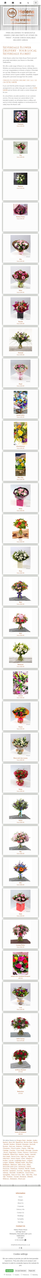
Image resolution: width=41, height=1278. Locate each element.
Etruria (6, 1152)
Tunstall (16, 1176)
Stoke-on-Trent (15, 1174)
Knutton (5, 1160)
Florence (26, 1152)
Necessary (8, 1274)
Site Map (20, 1222)
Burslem (5, 1146)
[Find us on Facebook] (19, 1248)
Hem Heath (6, 1156)
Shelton (33, 1170)
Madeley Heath (20, 1162)
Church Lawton (15, 1148)
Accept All (9, 1270)
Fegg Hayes (12, 1152)
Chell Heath (26, 1146)
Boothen (12, 1144)
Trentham (10, 1176)
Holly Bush (6, 1158)
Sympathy (20, 1219)
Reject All (32, 1270)
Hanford (21, 1154)
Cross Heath (20, 1150)
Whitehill (30, 1176)
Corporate (20, 1206)
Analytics (16, 1274)
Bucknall (32, 1144)
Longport (29, 1160)
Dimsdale (28, 1150)
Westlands (23, 1176)
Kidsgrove (29, 1158)
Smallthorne (20, 1172)
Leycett (11, 1160)
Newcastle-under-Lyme (10, 1166)
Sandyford (12, 1170)
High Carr (24, 1156)
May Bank (29, 1162)
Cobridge (5, 1150)
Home (20, 1197)
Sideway (5, 1172)
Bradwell (18, 1144)
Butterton (19, 1146)
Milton (29, 1164)
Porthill (32, 1168)
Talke (23, 1174)
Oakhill (28, 1166)
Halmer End (14, 1154)
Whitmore (6, 1179)
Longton (5, 1162)
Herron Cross (15, 1156)
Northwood (21, 1166)
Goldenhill (6, 1154)
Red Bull (5, 1170)
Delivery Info (20, 1209)
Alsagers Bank (21, 1140)
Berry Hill (12, 1142)
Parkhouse (13, 1168)
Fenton (20, 1152)
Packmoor (6, 1168)
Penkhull (21, 1168)
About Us (20, 1203)
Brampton (25, 1144)
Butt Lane (12, 1146)
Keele (23, 1158)
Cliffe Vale (30, 1148)
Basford (5, 1142)
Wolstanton (13, 1179)
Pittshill (27, 1168)
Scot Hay (20, 1170)
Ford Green (33, 1152)
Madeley (11, 1162)
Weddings (20, 1215)
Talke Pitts (29, 1174)
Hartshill (32, 1154)
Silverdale (12, 1172)
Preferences (26, 1274)
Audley (35, 1140)
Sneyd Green (29, 1172)
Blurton (35, 1142)
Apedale (29, 1140)
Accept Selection (20, 1270)
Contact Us (20, 1212)
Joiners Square (15, 1158)
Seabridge (27, 1170)
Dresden (35, 1150)
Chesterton (6, 1148)
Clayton (23, 1148)
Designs (20, 1200)
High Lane (31, 1156)
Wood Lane (21, 1179)
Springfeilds (6, 1174)
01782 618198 (11, 82)
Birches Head (28, 1142)
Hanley (27, 1154)
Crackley (12, 1150)
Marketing (35, 1274)
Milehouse (13, 1164)
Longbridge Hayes (20, 1160)
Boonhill (6, 1144)
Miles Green (22, 1164)
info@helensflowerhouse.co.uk (20, 1245)
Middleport (6, 1164)
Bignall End (19, 1142)
